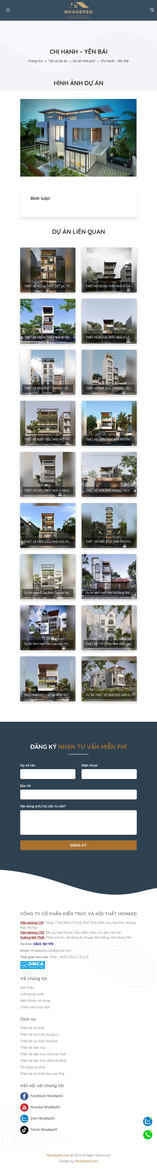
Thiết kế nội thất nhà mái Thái (42, 1074)
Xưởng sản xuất (32, 994)
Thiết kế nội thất (32, 1028)
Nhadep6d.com (58, 1155)
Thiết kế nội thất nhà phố (39, 1041)
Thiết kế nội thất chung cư (39, 1034)
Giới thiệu (27, 987)
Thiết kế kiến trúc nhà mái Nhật (43, 1061)
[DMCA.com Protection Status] (78, 965)
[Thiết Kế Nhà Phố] (78, 10)
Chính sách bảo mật (35, 1007)
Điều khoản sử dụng (35, 1001)
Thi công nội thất (32, 1067)
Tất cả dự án (57, 61)
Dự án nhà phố (84, 61)
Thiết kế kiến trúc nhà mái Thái (43, 1054)
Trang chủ (35, 61)
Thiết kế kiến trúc (33, 1048)
